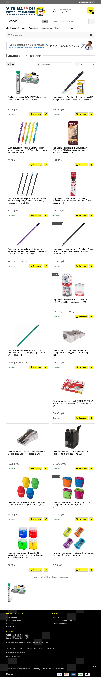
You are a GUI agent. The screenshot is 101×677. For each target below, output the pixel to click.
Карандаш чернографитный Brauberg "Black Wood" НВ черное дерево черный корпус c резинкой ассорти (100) (28, 200)
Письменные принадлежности (41, 28)
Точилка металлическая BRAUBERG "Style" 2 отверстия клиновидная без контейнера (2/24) (73, 403)
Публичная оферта (60, 623)
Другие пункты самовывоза (15, 652)
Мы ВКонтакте (14, 656)
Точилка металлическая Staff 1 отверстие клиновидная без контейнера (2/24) (26, 453)
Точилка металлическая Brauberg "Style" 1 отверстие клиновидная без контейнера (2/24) (72, 352)
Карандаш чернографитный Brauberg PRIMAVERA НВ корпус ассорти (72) (70, 301)
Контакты (10, 631)
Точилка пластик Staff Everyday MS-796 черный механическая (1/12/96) (71, 453)
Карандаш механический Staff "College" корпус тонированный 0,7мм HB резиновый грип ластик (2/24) (27, 150)
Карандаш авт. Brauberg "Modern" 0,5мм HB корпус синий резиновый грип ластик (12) (73, 98)
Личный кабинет (59, 617)
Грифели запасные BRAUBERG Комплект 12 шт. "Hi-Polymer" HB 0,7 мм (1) (27, 98)
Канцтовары (22, 28)
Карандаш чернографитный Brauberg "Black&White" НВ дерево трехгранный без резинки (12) (72, 200)
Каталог (13, 28)
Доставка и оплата (15, 620)
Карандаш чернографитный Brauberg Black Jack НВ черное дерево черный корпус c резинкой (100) (73, 251)
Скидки (10, 623)
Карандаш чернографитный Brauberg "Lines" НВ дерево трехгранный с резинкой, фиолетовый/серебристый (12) (27, 251)
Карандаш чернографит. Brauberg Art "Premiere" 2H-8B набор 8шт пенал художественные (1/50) (70, 150)
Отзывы (11, 626)
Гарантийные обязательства (64, 620)
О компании (12, 617)
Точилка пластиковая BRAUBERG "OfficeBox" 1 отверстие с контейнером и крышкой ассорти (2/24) (26, 555)
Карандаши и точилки (64, 28)
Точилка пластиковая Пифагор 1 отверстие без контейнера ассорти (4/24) (73, 554)
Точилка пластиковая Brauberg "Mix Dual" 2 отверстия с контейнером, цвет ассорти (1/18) (73, 504)
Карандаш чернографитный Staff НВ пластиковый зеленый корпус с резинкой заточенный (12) (26, 352)
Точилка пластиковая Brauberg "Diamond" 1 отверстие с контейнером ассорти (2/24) (27, 503)
